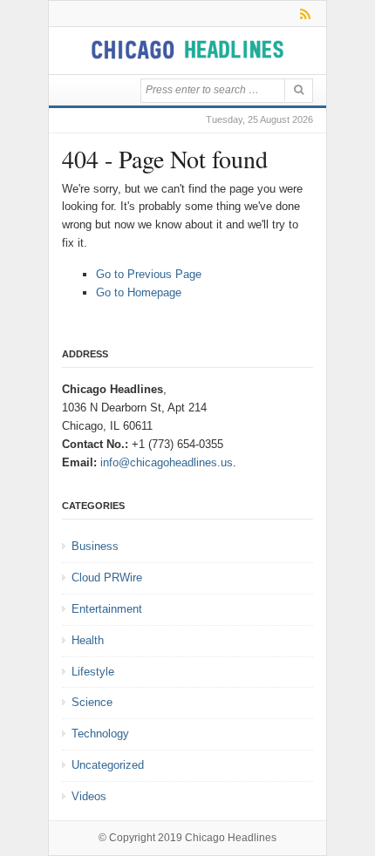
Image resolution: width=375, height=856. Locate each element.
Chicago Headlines (230, 838)
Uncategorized (108, 764)
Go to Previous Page (148, 274)
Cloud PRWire (107, 577)
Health (88, 640)
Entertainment (107, 608)
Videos (89, 796)
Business (95, 546)
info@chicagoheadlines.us (166, 462)
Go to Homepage (138, 292)
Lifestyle (93, 671)
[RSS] (302, 13)
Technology (100, 733)
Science (92, 702)
